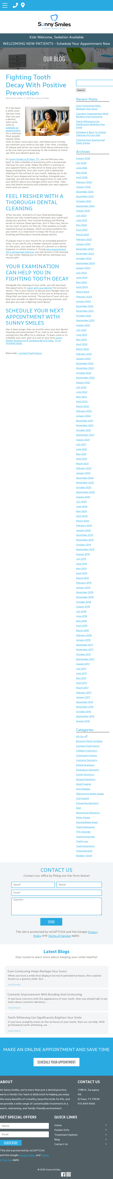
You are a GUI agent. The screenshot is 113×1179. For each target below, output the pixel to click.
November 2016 (84, 707)
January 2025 (83, 244)
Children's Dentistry (87, 750)
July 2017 (81, 668)
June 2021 (81, 449)
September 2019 (85, 549)
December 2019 (84, 535)
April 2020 (82, 516)
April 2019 (81, 573)
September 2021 (85, 435)
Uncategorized (84, 851)
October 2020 (83, 487)
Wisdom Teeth (84, 855)
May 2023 (81, 339)
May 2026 (81, 172)
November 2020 (85, 482)
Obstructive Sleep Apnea (90, 793)
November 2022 (85, 368)
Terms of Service (59, 936)
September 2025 (85, 206)
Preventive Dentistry (87, 803)
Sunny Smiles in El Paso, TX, (24, 159)
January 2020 (83, 530)
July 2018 (81, 611)
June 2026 (81, 167)
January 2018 (83, 640)
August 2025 (83, 211)
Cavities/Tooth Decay (30, 353)
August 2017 (83, 663)
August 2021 (83, 439)
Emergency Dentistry (87, 769)
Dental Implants (85, 765)
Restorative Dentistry (88, 812)
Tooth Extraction (85, 836)
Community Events (86, 755)
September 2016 (85, 716)
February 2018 (84, 635)
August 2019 (83, 554)
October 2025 (83, 201)
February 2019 (84, 583)
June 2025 (81, 220)
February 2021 (84, 468)
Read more (14, 984)
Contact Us (61, 1144)
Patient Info (61, 1130)
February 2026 (84, 182)
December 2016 (84, 702)
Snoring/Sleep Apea (87, 822)
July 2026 (81, 163)
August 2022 (83, 382)
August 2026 (83, 158)
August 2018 (83, 606)
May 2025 (81, 225)
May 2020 (81, 511)
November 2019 (84, 539)
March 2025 (82, 234)
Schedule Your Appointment (56, 1062)
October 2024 (84, 258)
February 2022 (84, 411)
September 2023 (85, 320)
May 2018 (81, 621)
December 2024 (85, 249)
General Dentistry (85, 779)
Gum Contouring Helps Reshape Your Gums (88, 107)
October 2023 (83, 315)
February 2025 (84, 239)
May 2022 (81, 396)
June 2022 (81, 392)
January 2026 (83, 187)
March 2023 (82, 349)
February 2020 (84, 525)
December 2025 (84, 191)
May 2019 (81, 568)
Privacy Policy (27, 1155)
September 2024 (85, 263)
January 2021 (83, 473)
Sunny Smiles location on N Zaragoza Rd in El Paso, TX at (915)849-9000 (34, 340)
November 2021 (84, 425)
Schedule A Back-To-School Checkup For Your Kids (91, 134)
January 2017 (83, 697)
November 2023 (85, 311)
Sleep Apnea (83, 817)
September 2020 (85, 492)
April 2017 (81, 683)
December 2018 (84, 592)
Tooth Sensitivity (85, 846)
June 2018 (81, 616)
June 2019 (81, 563)
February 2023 (84, 354)
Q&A (78, 808)
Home (58, 1125)
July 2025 (81, 215)
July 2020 (81, 501)
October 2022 (83, 373)
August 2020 (83, 497)
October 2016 (83, 711)
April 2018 (81, 625)
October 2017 (83, 654)
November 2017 (84, 649)
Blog (57, 1139)
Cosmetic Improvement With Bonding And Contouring (92, 115)
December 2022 (84, 363)
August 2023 (83, 325)
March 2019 (82, 578)
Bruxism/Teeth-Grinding (89, 741)
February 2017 (84, 692)
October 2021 (83, 430)
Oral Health (82, 798)
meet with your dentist (39, 288)
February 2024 (84, 296)
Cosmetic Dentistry (86, 760)
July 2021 (81, 444)
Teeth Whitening (85, 827)
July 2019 (81, 559)
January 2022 (83, 415)
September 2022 (85, 377)
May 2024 (81, 282)
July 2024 (81, 272)
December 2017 (84, 644)
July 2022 (81, 387)
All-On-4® (82, 736)
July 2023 (81, 330)
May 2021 (81, 454)
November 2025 (85, 196)
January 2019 (83, 587)
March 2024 (82, 291)
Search (81, 90)
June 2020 (81, 506)
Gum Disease (83, 789)
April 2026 (82, 177)
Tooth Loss (82, 841)
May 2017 (81, 678)
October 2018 (83, 602)
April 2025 (82, 230)
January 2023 (83, 358)
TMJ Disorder (83, 832)
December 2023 (84, 306)
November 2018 (85, 597)
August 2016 (83, 721)
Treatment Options (66, 1134)
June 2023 (81, 335)
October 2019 (83, 544)
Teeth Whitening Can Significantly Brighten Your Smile (90, 124)
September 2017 (85, 659)
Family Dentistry (85, 774)
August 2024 (83, 268)
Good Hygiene (83, 784)
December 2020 (85, 478)
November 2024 (85, 253)
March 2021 (82, 463)
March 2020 (82, 520)
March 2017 (82, 687)
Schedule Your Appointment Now (83, 43)
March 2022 (82, 406)
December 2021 (84, 420)
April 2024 (82, 287)
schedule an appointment (13, 129)
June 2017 (81, 673)
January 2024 (83, 301)
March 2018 (82, 630)
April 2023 (81, 344)
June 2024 (82, 277)
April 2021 (81, 459)
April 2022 (82, 401)
